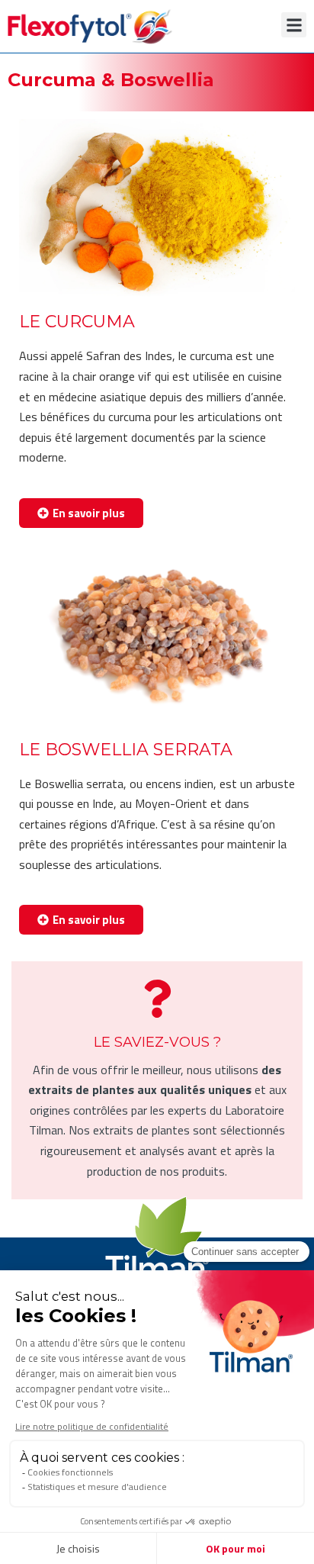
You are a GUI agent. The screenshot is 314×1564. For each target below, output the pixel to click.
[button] (293, 24)
